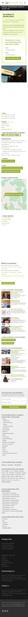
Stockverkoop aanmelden (8, 543)
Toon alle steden (6, 528)
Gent (3, 520)
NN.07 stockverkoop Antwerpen (17, 292)
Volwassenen (6, 420)
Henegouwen (5, 579)
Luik (14, 579)
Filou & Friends (11, 478)
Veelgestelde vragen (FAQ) (8, 555)
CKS (7, 472)
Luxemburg (18, 579)
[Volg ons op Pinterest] (7, 611)
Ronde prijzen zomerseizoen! (15, 301)
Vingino (3, 480)
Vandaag (4, 465)
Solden (4, 455)
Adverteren (4, 559)
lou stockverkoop (17, 309)
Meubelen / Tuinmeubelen (8, 442)
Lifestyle (4, 440)
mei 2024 (4, 221)
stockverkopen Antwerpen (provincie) (12, 168)
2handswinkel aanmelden (8, 547)
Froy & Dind (16, 480)
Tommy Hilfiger (5, 471)
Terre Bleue (11, 472)
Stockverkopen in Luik (7, 507)
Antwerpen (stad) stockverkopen (11, 171)
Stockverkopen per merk (13, 469)
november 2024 (6, 219)
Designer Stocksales (7, 438)
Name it (13, 476)
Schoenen (4, 431)
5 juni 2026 (4, 118)
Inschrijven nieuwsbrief (7, 548)
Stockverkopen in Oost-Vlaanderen (11, 494)
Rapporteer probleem (8, 283)
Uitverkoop (5, 451)
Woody (4, 474)
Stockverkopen (12, 517)
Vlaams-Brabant (10, 577)
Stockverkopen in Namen (8, 505)
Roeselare (4, 522)
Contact (3, 557)
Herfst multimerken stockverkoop (17, 327)
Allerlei (4, 435)
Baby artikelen (5, 429)
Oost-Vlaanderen (11, 575)
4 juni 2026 (4, 116)
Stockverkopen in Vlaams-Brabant (10, 500)
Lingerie (5, 424)
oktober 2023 (5, 223)
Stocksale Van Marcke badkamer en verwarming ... (18, 351)
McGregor (4, 478)
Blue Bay (21, 471)
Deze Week (10, 465)
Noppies (24, 472)
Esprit (8, 476)
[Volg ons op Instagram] (5, 611)
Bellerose (4, 476)
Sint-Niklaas (5, 524)
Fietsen (4, 449)
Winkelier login (5, 566)
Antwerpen (7, 125)
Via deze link (6, 20)
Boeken (4, 447)
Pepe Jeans (22, 478)
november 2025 (6, 217)
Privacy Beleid (5, 560)
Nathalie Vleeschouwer (8, 161)
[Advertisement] (14, 97)
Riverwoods (18, 472)
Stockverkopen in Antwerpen (9, 493)
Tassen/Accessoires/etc (8, 433)
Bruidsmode (6, 428)
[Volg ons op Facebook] (3, 611)
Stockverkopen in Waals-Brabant (10, 502)
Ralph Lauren (19, 476)
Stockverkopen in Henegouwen (10, 503)
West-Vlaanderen (20, 575)
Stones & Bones (10, 474)
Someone (16, 471)
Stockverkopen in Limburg (8, 498)
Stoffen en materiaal (8, 426)
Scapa (23, 474)
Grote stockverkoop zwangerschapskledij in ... (18, 376)
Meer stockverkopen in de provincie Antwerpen (12, 276)
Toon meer (4, 225)
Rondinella (18, 474)
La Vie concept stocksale (15, 358)
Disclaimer (4, 564)
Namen (10, 579)
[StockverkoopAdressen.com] (14, 2)
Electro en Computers (7, 444)
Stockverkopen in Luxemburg (9, 509)
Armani (8, 480)
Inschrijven (14, 407)
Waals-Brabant (18, 577)
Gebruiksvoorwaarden (7, 562)
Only (17, 478)
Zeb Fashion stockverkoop (15, 318)
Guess (3, 472)
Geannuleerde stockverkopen (9, 453)
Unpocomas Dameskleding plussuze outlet (18, 367)
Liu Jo (11, 471)
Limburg (4, 577)
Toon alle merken (6, 481)
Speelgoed (5, 446)
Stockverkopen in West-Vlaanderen (11, 496)
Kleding (4, 419)
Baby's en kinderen (8, 422)
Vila (11, 480)
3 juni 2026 (4, 114)
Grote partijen (5, 437)
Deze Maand (17, 465)
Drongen (4, 526)
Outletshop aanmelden (7, 545)
